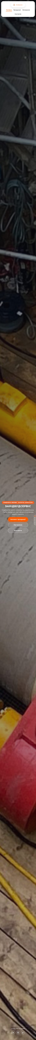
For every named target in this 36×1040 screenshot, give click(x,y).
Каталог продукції (18, 519)
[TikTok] (23, 1033)
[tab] (34, 516)
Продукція (17, 10)
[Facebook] (13, 1033)
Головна (9, 10)
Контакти (18, 14)
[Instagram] (18, 1033)
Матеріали (26, 10)
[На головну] (18, 4)
